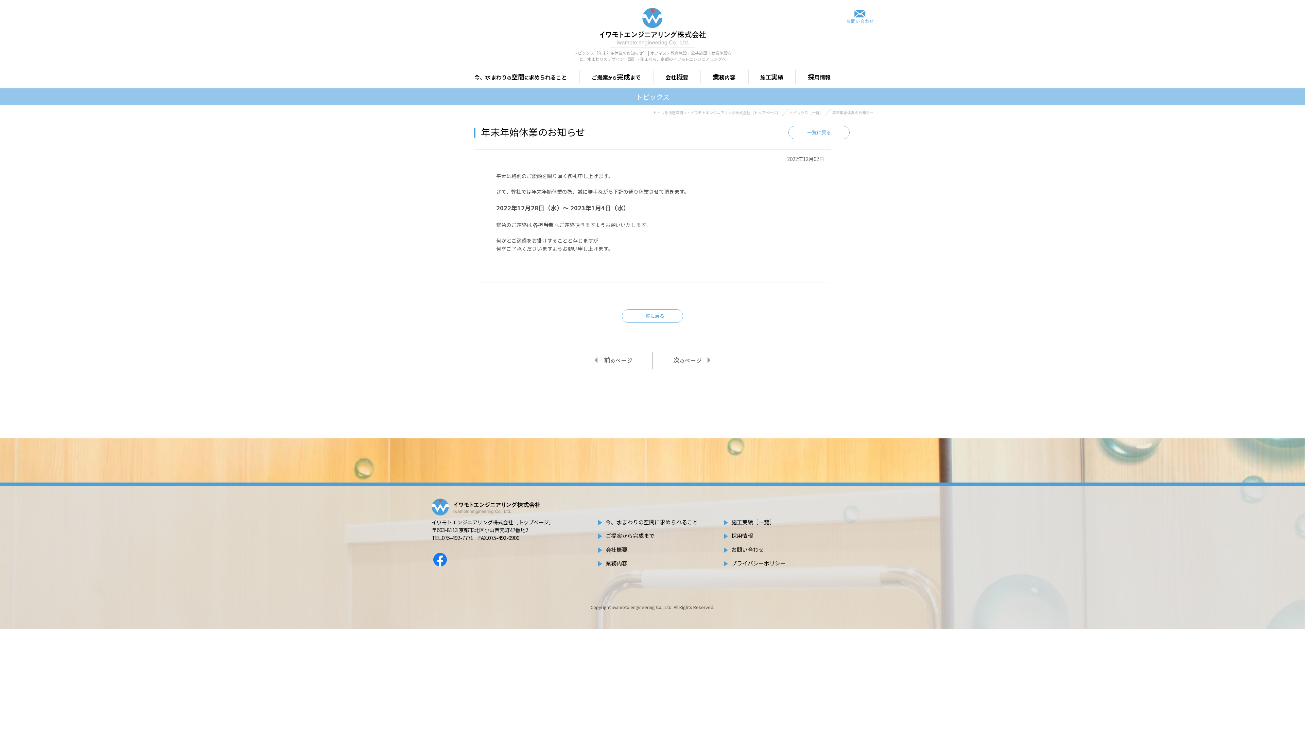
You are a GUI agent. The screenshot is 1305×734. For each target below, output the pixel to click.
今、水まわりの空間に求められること (652, 522)
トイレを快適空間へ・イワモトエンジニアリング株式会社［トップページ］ (716, 112)
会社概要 (616, 549)
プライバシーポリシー (758, 563)
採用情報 (742, 535)
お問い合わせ (747, 549)
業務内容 (616, 563)
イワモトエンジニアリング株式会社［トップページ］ (493, 522)
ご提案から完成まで (630, 535)
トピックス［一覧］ (806, 112)
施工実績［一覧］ (753, 522)
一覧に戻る (819, 132)
